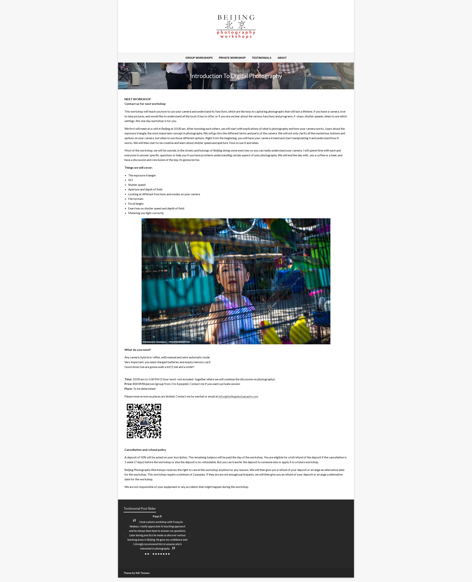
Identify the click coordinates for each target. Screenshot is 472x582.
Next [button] (189, 535)
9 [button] (166, 554)
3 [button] (151, 554)
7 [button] (161, 554)
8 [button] (164, 554)
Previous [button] (125, 535)
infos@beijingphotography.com (238, 396)
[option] (157, 533)
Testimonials (261, 57)
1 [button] (146, 554)
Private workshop (232, 57)
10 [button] (169, 554)
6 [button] (158, 554)
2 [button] (148, 554)
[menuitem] (199, 57)
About (282, 57)
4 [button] (153, 554)
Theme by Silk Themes (137, 572)
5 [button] (156, 554)
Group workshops (199, 57)
